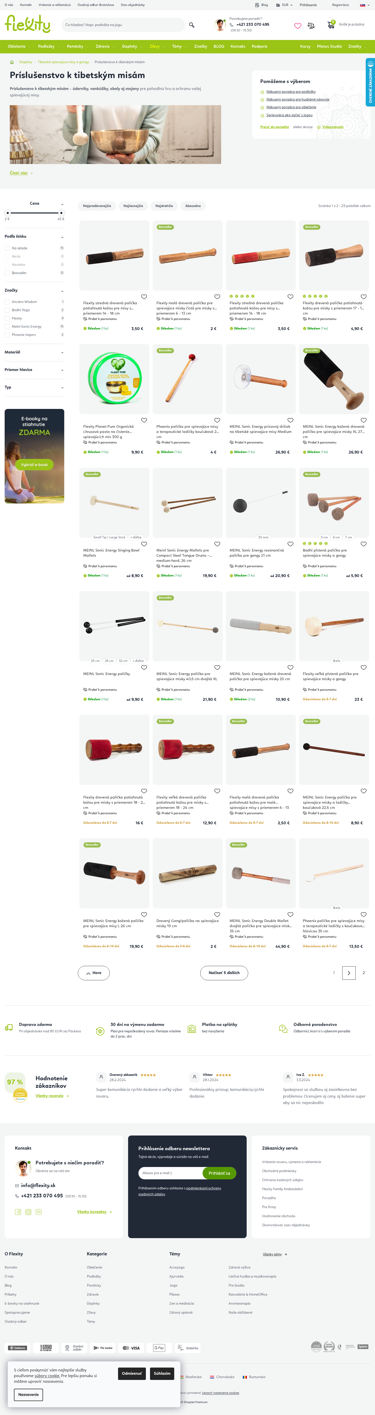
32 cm (123, 661)
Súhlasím (162, 1374)
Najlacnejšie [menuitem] (133, 206)
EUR (285, 5)
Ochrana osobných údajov (282, 1180)
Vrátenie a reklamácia (55, 5)
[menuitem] (20, 46)
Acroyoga (177, 1267)
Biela (336, 661)
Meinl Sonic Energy (37, 326)
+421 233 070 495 (252, 25)
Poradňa (269, 1198)
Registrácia (340, 5)
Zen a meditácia (181, 1303)
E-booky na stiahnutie (22, 1303)
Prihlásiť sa (219, 1173)
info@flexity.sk (38, 1185)
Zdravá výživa (240, 1267)
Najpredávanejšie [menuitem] (97, 206)
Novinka (37, 265)
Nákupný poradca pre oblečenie (291, 107)
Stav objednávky (133, 5)
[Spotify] (39, 1212)
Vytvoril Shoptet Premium (189, 1402)
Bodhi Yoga (37, 310)
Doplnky (93, 1303)
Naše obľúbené (240, 1312)
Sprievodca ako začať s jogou (289, 115)
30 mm (263, 537)
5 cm (324, 537)
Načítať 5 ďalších (224, 973)
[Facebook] (18, 1212)
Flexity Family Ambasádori (282, 1189)
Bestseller (37, 273)
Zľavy (91, 1312)
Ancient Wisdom (37, 302)
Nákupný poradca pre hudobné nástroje (297, 99)
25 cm (95, 661)
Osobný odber (16, 1321)
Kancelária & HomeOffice (248, 1294)
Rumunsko (257, 1377)
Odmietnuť (132, 1374)
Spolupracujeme (17, 1312)
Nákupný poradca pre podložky (291, 92)
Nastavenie (28, 1395)
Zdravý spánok (181, 1312)
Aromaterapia (240, 1303)
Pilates (174, 1294)
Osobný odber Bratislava (96, 5)
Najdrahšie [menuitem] (164, 206)
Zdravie (93, 1294)
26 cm (109, 661)
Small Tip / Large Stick (109, 537)
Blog (264, 5)
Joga (173, 1285)
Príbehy (10, 1294)
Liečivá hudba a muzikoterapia (252, 1276)
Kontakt (26, 5)
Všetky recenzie (49, 1096)
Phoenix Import (37, 335)
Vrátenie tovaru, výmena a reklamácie (291, 1162)
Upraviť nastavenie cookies (220, 1393)
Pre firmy (269, 1207)
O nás (9, 5)
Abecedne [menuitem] (193, 206)
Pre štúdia (236, 1285)
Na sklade (37, 248)
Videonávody (333, 127)
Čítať (19, 173)
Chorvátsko (225, 1377)
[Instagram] (28, 1212)
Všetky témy (272, 1254)
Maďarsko (194, 1377)
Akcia (37, 256)
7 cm (348, 537)
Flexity (37, 318)
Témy (91, 1321)
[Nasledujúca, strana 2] (349, 973)
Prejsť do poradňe (274, 127)
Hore (97, 973)
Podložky (94, 1276)
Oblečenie (94, 1267)
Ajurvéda (176, 1276)
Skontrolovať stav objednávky (286, 1225)
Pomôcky (94, 1285)
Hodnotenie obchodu (278, 1216)
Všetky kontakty (91, 1212)
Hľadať (191, 25)
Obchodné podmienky (279, 1171)
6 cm (336, 537)
